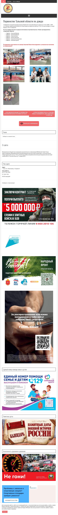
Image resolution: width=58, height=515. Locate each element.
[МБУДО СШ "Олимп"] (8, 8)
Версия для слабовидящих (30, 123)
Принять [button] (5, 511)
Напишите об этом (11, 500)
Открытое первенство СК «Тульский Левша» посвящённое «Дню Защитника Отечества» (43, 114)
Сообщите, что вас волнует (8, 183)
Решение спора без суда (13, 1)
